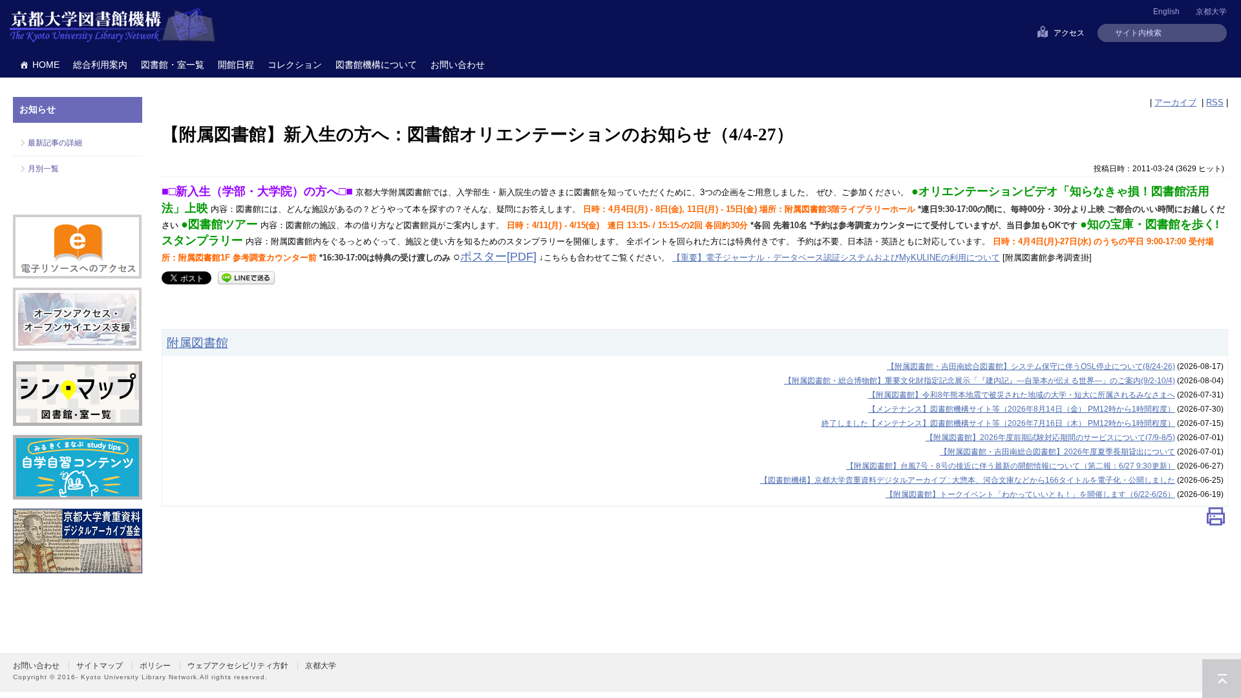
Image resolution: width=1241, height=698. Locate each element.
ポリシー (155, 665)
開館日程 (236, 64)
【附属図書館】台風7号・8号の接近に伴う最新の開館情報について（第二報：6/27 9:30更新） (1010, 466)
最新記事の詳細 (55, 142)
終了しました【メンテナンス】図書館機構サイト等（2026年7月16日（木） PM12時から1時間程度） (998, 423)
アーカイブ (1175, 102)
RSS (1215, 102)
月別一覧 (43, 168)
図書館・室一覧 (172, 64)
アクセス (1069, 32)
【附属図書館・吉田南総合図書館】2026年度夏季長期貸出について (1057, 451)
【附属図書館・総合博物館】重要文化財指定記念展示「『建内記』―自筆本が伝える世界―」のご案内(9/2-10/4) (979, 380)
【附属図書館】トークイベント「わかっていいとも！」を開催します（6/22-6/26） (1030, 494)
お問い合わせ (457, 64)
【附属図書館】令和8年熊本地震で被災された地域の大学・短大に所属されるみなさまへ (1021, 394)
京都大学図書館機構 (112, 26)
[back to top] (1221, 678)
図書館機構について (376, 64)
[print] (1215, 519)
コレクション (295, 64)
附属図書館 (197, 342)
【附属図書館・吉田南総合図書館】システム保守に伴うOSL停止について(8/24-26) (1031, 366)
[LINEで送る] (246, 277)
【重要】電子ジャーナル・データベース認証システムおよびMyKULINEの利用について (836, 257)
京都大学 (1211, 11)
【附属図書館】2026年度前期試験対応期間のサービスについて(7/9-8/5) (1050, 437)
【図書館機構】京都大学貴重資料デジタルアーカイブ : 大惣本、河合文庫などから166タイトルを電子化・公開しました (967, 480)
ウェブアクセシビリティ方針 (237, 665)
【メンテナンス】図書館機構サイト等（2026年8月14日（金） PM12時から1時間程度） (1021, 409)
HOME (45, 64)
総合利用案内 (100, 64)
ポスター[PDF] (498, 256)
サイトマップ (99, 665)
